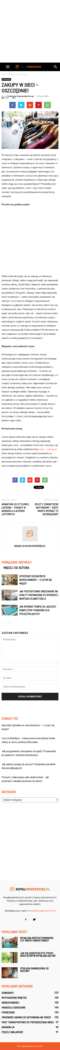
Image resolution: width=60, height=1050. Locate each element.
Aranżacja (8, 1027)
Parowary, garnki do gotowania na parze (26, 1017)
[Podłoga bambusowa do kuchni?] (10, 972)
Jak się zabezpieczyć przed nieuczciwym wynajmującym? (38, 954)
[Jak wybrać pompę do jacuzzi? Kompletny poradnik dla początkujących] (10, 610)
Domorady (6, 79)
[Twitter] (34, 919)
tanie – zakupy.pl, (48, 449)
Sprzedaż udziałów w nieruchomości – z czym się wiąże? (35, 580)
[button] (55, 67)
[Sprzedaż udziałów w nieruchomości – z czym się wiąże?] (10, 579)
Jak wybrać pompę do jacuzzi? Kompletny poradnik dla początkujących (37, 610)
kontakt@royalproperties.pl (42, 910)
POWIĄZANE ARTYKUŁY (17, 562)
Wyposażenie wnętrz (14, 997)
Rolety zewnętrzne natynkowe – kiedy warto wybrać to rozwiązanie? (46, 509)
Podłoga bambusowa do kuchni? (34, 970)
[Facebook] (26, 919)
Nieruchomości (10, 1002)
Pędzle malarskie (12, 1032)
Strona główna (8, 74)
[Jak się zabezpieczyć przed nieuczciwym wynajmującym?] (10, 957)
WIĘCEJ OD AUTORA (16, 568)
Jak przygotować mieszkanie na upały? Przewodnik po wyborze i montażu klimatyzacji (38, 595)
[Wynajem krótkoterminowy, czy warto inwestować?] (10, 942)
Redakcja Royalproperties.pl (20, 96)
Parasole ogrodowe (13, 1007)
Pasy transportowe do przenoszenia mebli (28, 1022)
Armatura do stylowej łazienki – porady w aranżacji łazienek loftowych (15, 509)
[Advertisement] (30, 31)
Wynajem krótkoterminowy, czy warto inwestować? (37, 939)
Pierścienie (8, 1012)
